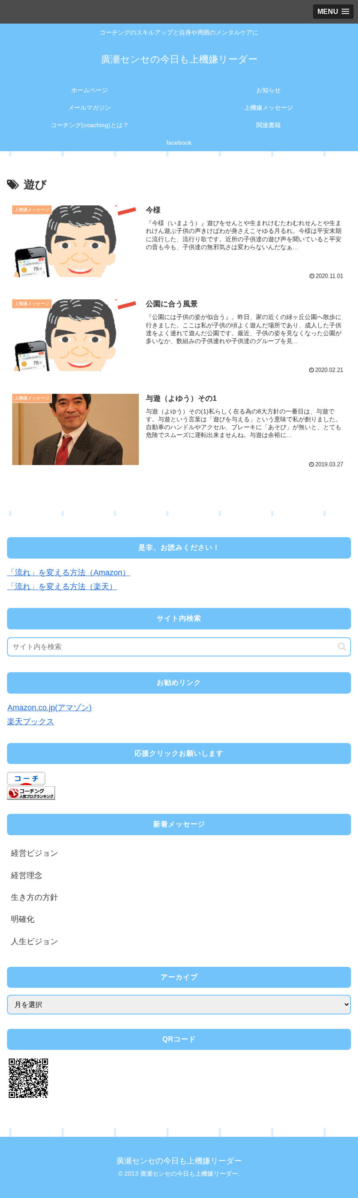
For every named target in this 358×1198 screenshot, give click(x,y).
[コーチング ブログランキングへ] (31, 792)
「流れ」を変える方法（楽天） (62, 586)
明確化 (22, 919)
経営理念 (26, 875)
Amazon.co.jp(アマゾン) (49, 707)
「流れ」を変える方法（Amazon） (68, 572)
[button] (342, 647)
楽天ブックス (30, 721)
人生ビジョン (34, 941)
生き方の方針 (34, 897)
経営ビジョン (34, 853)
